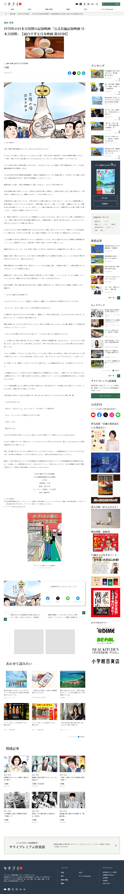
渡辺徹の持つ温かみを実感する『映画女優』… (72, 814)
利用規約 (105, 880)
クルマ (106, 221)
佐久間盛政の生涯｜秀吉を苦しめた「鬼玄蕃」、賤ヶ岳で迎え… (112, 73)
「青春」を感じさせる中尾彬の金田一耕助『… (72, 778)
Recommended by (73, 736)
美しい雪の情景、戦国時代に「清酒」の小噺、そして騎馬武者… (112, 86)
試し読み (105, 198)
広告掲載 (105, 878)
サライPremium (85, 876)
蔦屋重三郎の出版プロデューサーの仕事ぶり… (44, 778)
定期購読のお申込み (108, 875)
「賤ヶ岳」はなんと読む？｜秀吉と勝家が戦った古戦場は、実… (112, 125)
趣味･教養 (48, 9)
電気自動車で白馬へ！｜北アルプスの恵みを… (112, 257)
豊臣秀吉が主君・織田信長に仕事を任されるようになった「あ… (112, 151)
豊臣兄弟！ (98, 221)
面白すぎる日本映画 (23, 14)
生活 (85, 9)
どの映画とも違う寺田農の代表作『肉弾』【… (15, 814)
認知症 (113, 224)
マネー (106, 224)
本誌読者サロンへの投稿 (110, 872)
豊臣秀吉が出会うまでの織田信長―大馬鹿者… (112, 247)
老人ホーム (110, 227)
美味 (12, 9)
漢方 (102, 230)
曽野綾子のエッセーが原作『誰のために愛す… (16, 778)
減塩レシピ (98, 224)
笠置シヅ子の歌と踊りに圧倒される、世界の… (43, 814)
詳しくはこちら (105, 396)
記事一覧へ (112, 297)
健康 (68, 9)
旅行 (29, 9)
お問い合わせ (106, 883)
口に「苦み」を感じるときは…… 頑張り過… (112, 288)
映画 (7, 67)
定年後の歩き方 (99, 227)
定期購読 (105, 204)
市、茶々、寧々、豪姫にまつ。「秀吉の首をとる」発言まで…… (112, 112)
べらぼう (41, 784)
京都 (96, 230)
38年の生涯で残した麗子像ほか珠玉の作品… (112, 267)
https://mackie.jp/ (17, 506)
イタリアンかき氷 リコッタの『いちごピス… (112, 278)
